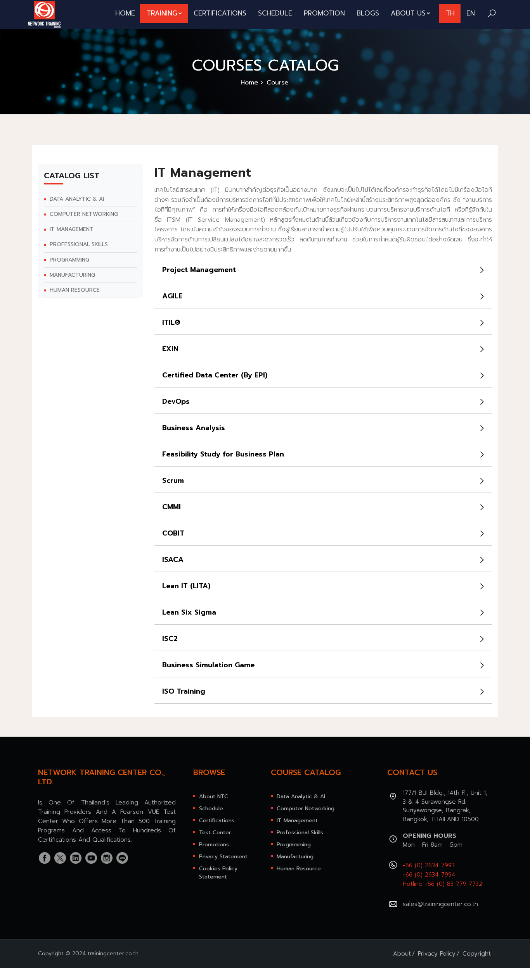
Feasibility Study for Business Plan (223, 454)
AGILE (172, 296)
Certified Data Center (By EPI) (214, 375)
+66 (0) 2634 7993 (429, 865)
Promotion (324, 13)
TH (450, 13)
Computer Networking (84, 214)
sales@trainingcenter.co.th (440, 904)
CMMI (171, 506)
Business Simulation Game (208, 665)
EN (470, 13)
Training (162, 13)
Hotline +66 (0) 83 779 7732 (442, 884)
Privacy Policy (437, 953)
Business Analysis (193, 427)
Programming (69, 260)
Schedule (275, 13)
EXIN (170, 348)
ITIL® (171, 322)
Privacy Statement (223, 857)
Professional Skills (79, 244)
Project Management (199, 269)
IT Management (72, 229)
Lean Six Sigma (189, 612)
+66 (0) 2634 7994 (429, 874)
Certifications (220, 13)
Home (125, 13)
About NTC (213, 796)
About (402, 953)
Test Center (215, 832)
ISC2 (170, 638)
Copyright (476, 953)
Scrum (173, 480)
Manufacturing (72, 275)
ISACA (173, 559)
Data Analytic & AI (77, 199)
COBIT (173, 533)
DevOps (176, 401)
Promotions (214, 845)
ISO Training (183, 691)
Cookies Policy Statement (218, 873)
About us (408, 13)
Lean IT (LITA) (186, 585)
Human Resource (75, 290)
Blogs (368, 13)
